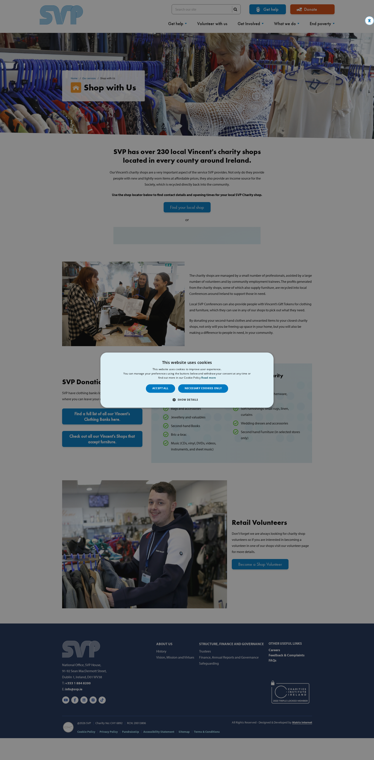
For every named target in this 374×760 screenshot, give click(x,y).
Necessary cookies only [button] (203, 388)
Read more (208, 378)
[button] (369, 20)
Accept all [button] (160, 388)
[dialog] (187, 380)
